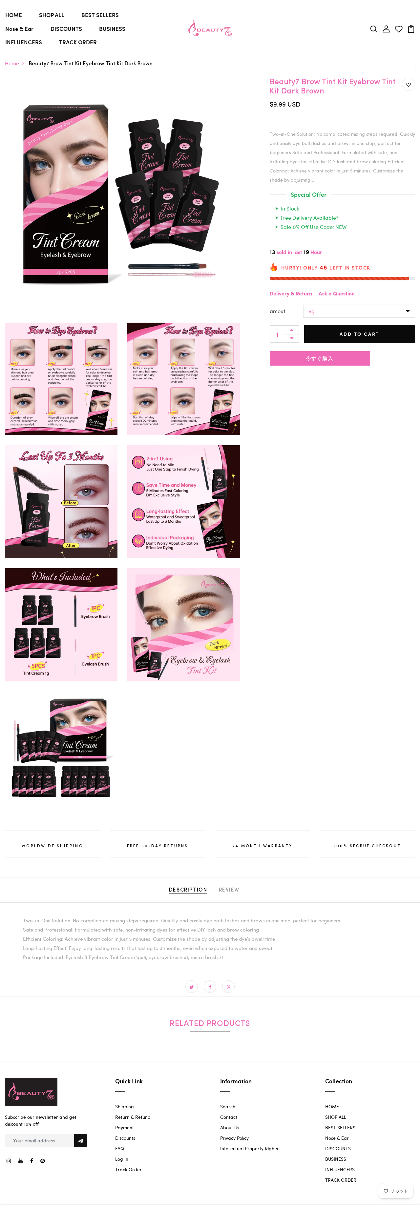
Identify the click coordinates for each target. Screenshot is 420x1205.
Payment (124, 1127)
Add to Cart (359, 334)
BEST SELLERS (100, 15)
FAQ (119, 1148)
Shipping (124, 1106)
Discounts (125, 1138)
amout (277, 311)
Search (227, 1106)
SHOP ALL (51, 15)
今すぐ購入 (320, 358)
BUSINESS (112, 28)
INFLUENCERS (23, 42)
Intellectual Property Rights (249, 1148)
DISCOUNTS (66, 28)
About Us (229, 1127)
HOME (13, 15)
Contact (228, 1117)
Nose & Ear (19, 28)
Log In (121, 1159)
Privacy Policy (234, 1138)
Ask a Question (337, 294)
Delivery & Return (291, 294)
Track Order (128, 1169)
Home (12, 63)
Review (229, 890)
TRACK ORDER (78, 42)
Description (188, 890)
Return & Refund (133, 1117)
